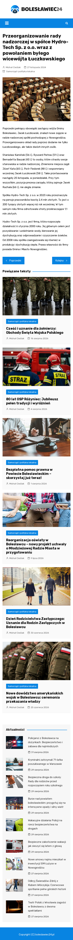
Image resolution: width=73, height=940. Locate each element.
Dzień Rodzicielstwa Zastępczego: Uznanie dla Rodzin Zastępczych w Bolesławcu (35, 623)
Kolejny (60, 260)
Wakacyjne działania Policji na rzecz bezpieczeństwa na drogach (45, 824)
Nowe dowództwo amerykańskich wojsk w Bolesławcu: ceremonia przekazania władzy (34, 697)
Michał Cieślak (13, 67)
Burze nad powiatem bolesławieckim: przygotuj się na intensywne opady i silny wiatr (47, 802)
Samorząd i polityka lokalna (20, 71)
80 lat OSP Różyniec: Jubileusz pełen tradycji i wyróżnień (32, 401)
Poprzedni (15, 260)
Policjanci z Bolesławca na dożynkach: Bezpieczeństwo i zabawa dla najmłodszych (45, 742)
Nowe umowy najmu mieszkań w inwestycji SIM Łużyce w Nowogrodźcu (47, 863)
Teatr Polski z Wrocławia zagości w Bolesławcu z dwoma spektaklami (47, 906)
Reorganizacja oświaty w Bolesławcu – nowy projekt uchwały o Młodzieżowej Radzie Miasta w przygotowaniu (36, 546)
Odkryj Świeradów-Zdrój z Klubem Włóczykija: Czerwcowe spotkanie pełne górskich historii (47, 885)
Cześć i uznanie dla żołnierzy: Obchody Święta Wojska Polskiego (34, 330)
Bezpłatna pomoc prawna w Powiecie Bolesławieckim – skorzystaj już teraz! (29, 474)
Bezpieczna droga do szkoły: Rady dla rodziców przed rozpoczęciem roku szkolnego (45, 781)
